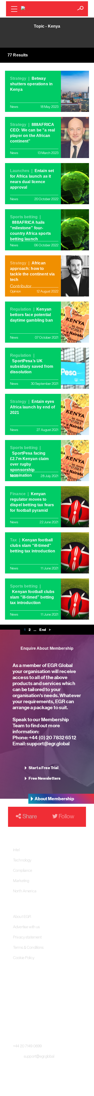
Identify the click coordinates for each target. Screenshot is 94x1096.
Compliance (22, 870)
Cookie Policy (23, 957)
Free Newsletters (44, 778)
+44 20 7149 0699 (27, 1046)
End (42, 629)
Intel (16, 849)
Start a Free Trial (44, 767)
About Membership (54, 798)
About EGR (22, 916)
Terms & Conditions (28, 947)
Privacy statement (27, 937)
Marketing (21, 880)
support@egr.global (48, 743)
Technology (22, 860)
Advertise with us (26, 926)
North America (24, 891)
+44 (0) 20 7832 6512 (52, 737)
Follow (66, 816)
